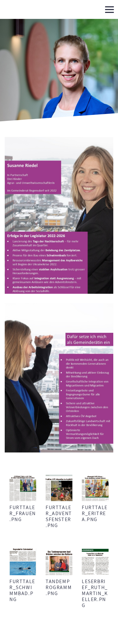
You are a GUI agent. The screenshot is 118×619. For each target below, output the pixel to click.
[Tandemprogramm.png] (59, 561)
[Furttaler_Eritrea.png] (95, 487)
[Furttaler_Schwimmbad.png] (22, 561)
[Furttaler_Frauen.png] (22, 487)
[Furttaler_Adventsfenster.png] (59, 487)
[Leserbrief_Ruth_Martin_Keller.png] (95, 561)
